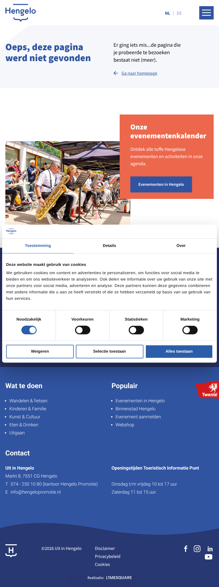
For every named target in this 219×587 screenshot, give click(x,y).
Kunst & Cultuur (24, 417)
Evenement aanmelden (138, 417)
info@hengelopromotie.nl (36, 492)
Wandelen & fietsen (28, 401)
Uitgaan (17, 433)
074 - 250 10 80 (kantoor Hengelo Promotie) (54, 484)
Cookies (102, 564)
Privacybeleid (107, 556)
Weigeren (40, 351)
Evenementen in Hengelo (161, 184)
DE (179, 13)
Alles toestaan (179, 351)
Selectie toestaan (109, 351)
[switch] (82, 330)
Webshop (125, 425)
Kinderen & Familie (27, 409)
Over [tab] (181, 245)
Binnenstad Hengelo (136, 409)
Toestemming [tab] (38, 245)
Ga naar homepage (139, 73)
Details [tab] (109, 245)
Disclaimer (105, 548)
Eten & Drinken (23, 425)
